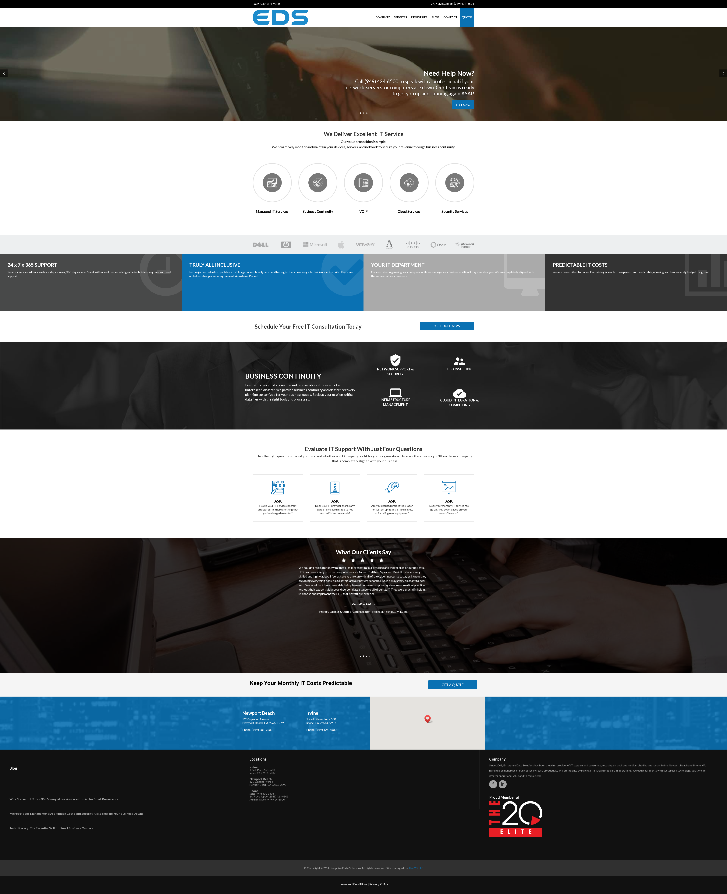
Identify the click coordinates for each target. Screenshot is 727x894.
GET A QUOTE (453, 685)
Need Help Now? (449, 73)
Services (400, 17)
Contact (450, 17)
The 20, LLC (416, 868)
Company (382, 17)
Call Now (463, 105)
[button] (357, 656)
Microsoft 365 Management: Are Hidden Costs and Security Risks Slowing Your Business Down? (76, 813)
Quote (467, 17)
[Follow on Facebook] (493, 784)
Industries (419, 17)
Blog (435, 17)
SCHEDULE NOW (447, 326)
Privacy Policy (378, 884)
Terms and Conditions (353, 884)
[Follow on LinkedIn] (503, 784)
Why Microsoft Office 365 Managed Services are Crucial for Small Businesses (63, 799)
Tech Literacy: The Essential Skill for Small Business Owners (51, 828)
